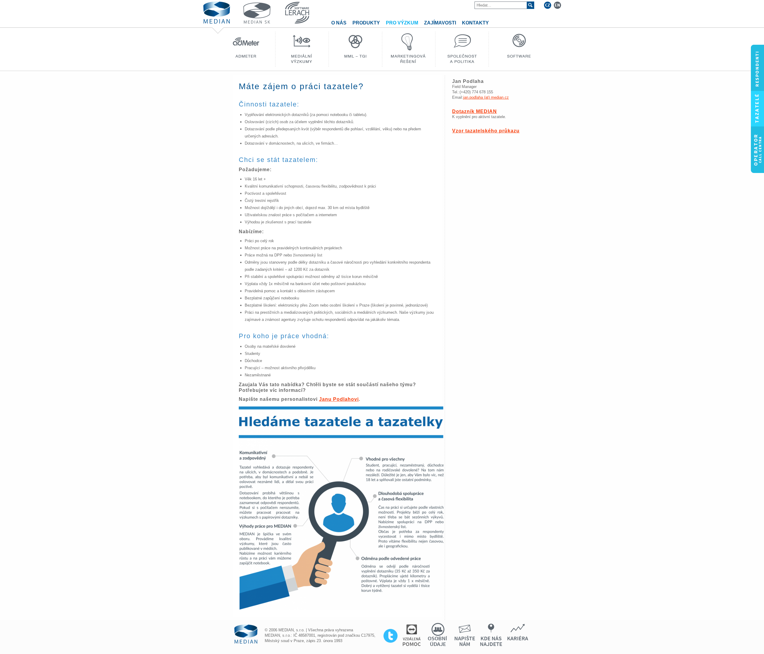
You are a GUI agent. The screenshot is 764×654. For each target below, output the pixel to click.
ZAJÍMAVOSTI (440, 22)
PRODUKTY (366, 22)
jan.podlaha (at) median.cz (486, 97)
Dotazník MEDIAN (474, 111)
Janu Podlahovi (339, 399)
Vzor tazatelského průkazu (486, 130)
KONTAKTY (475, 22)
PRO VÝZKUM (402, 22)
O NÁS (338, 22)
